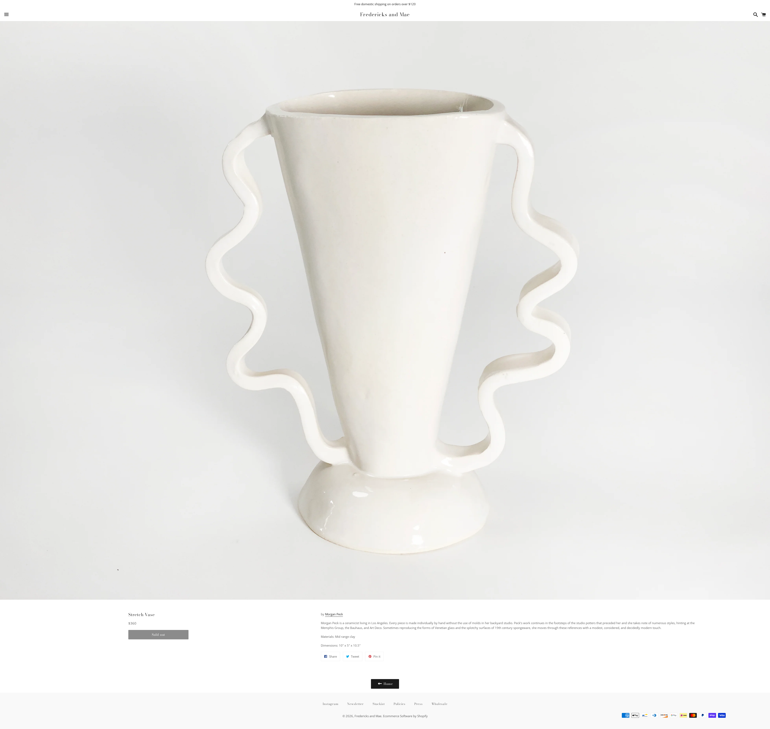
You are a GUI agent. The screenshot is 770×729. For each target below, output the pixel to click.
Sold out (158, 634)
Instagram (330, 704)
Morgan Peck (334, 614)
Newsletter (355, 704)
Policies (399, 704)
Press (418, 704)
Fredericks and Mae (385, 14)
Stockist (379, 704)
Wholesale (440, 704)
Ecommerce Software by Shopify (405, 716)
